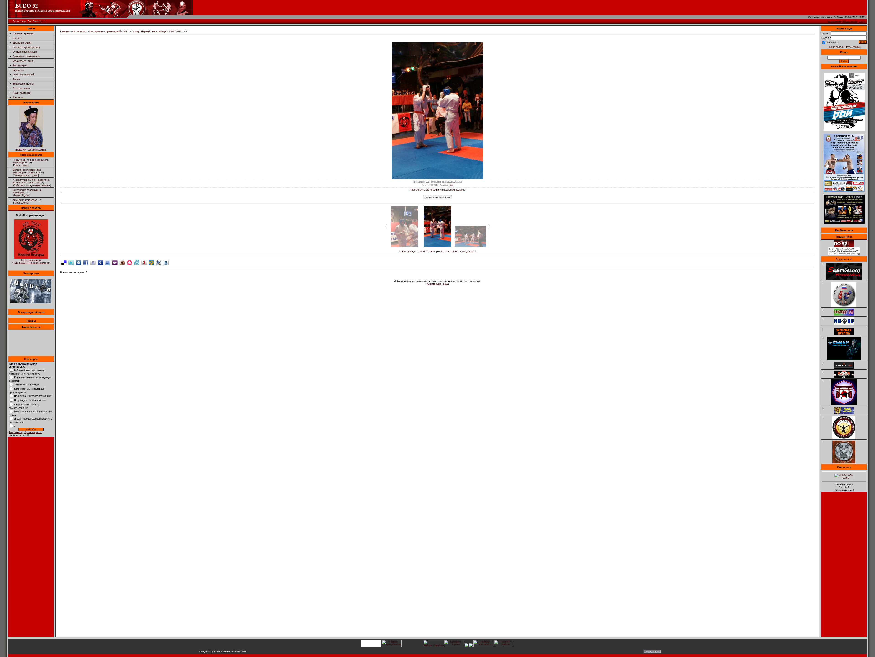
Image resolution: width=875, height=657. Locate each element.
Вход (862, 21)
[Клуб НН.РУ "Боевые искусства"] (846, 323)
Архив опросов (33, 432)
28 (430, 251)
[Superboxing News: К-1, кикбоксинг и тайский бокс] (846, 279)
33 (449, 251)
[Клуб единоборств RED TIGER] (31, 257)
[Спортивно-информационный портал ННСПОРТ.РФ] (846, 314)
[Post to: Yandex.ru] (144, 262)
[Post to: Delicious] (63, 262)
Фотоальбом (79, 31)
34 (452, 251)
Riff (451, 185)
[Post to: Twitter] (71, 262)
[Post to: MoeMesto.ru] (136, 262)
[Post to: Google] (93, 262)
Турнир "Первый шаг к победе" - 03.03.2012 (156, 31)
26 (423, 251)
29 (434, 251)
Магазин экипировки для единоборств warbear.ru (27, 171)
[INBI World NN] (846, 334)
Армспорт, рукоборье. (25, 199)
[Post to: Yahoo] (114, 262)
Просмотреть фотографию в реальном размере (437, 189)
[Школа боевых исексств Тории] (846, 404)
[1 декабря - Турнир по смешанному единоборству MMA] (844, 191)
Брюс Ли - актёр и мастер (31, 149)
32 (445, 251)
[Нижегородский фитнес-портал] (846, 325)
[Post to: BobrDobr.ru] (122, 262)
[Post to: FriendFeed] (107, 262)
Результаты (15, 432)
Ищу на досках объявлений (30, 400)
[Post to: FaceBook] (85, 262)
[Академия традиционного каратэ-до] (846, 462)
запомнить (832, 42)
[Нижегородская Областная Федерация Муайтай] (846, 305)
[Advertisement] (844, 565)
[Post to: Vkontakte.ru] (166, 262)
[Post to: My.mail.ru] (151, 262)
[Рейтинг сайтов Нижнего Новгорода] (466, 646)
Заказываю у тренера (26, 384)
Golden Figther (21, 195)
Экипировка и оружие (25, 175)
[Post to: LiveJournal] (158, 262)
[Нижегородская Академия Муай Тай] (846, 437)
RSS (43, 21)
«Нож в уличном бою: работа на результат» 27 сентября (31, 181)
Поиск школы (21, 165)
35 (456, 251)
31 (442, 251)
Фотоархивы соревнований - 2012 (109, 31)
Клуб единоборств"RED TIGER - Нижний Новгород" (31, 261)
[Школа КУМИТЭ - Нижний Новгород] (846, 413)
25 (420, 251)
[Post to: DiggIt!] (78, 262)
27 (427, 251)
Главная (64, 31)
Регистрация (850, 21)
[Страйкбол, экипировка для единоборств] (30, 302)
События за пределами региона (31, 185)
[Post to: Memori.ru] (129, 262)
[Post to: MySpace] (100, 262)
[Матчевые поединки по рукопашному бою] (844, 130)
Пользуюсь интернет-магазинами (33, 395)
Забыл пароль (836, 47)
